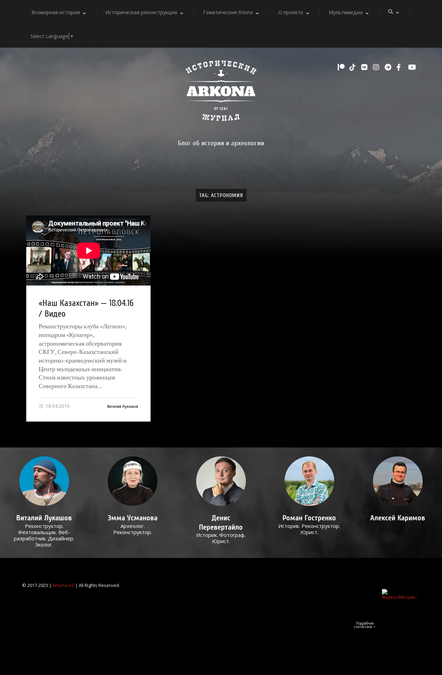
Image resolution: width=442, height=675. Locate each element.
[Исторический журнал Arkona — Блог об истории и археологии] (221, 92)
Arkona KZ (63, 585)
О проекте (290, 12)
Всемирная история (55, 12)
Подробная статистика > (364, 624)
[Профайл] (44, 481)
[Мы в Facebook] (400, 67)
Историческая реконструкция (141, 12)
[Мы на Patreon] (342, 67)
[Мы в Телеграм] (389, 67)
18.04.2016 (57, 406)
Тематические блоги (228, 12)
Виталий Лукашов (122, 406)
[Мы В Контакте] (365, 67)
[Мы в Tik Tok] (353, 67)
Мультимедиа (346, 12)
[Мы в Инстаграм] (377, 67)
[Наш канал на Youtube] (412, 67)
